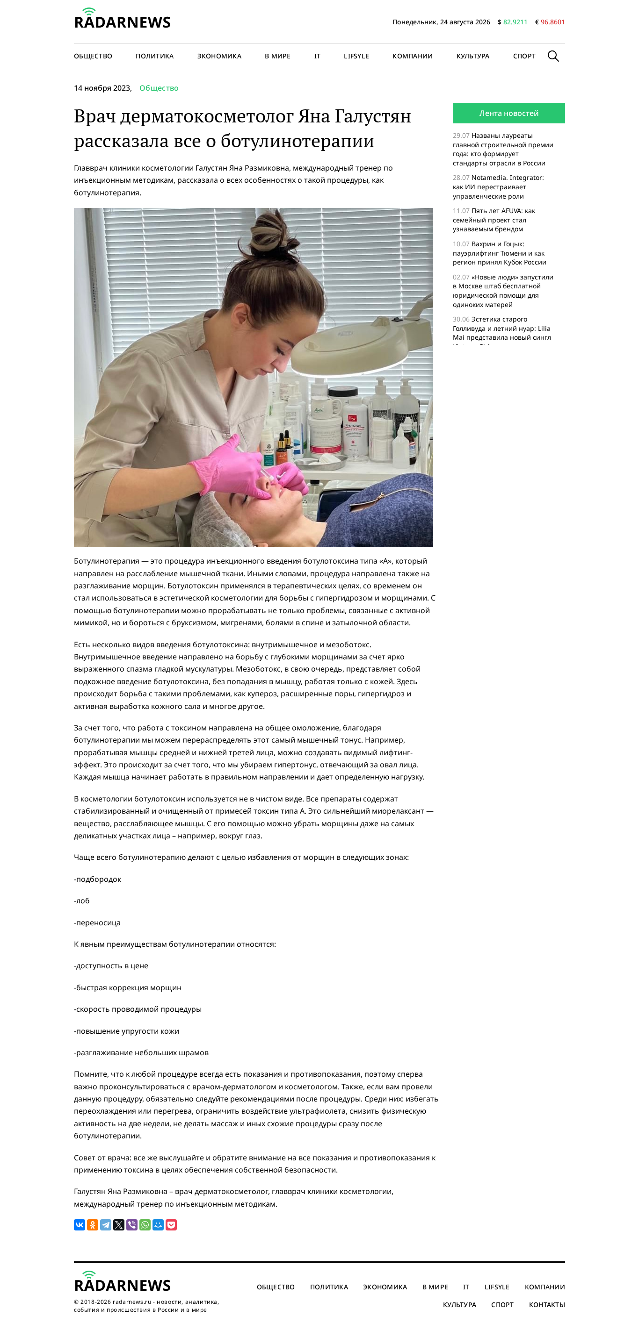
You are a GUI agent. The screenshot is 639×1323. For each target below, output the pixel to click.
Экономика (219, 55)
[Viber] (132, 1224)
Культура (473, 55)
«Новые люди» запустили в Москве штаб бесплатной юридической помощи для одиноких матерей (503, 290)
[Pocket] (171, 1224)
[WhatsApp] (145, 1224)
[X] (118, 1224)
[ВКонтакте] (79, 1224)
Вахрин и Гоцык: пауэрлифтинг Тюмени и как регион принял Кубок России (500, 252)
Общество (93, 55)
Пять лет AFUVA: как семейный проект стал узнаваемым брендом (494, 219)
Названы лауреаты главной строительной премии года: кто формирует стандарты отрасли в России (503, 149)
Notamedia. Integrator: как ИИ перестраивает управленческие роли (498, 186)
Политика (155, 55)
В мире (278, 55)
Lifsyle (356, 55)
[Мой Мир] (158, 1224)
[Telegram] (105, 1224)
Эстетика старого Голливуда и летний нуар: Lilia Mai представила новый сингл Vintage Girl (502, 333)
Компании (412, 55)
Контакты (547, 1304)
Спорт (524, 55)
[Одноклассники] (92, 1224)
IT (317, 55)
